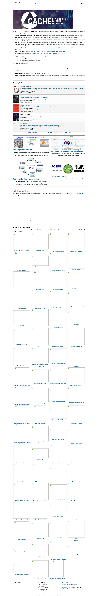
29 (48, 132)
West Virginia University (40, 578)
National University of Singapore (21, 423)
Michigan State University (76, 385)
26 (40, 132)
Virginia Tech (76, 554)
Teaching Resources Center (23, 150)
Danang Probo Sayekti (49, 595)
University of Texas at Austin (22, 519)
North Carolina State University (67, 222)
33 (58, 132)
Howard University (40, 327)
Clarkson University (76, 269)
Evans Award (62, 51)
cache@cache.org (79, 193)
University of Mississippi (40, 403)
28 (45, 132)
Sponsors (66, 6)
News (44, 6)
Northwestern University (76, 423)
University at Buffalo (40, 266)
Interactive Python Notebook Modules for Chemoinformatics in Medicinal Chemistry (40, 125)
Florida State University (58, 307)
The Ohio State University (58, 439)
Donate (73, 6)
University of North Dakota (58, 419)
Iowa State (76, 324)
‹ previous (34, 132)
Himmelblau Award (50, 51)
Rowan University (76, 481)
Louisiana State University (58, 346)
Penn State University (76, 463)
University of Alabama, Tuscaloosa (22, 250)
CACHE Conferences (58, 176)
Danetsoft (42, 595)
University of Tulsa (58, 538)
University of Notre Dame (40, 442)
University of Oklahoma (76, 443)
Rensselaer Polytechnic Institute (21, 500)
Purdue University (58, 478)
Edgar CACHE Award (36, 51)
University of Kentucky (21, 344)
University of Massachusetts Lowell (21, 385)
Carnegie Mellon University (58, 270)
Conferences (58, 6)
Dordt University (76, 288)
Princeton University (40, 481)
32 (56, 132)
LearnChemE (22, 42)
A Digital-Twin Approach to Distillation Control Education (34, 97)
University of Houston (22, 325)
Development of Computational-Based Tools (67, 151)
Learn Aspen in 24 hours (35, 66)
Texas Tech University (40, 519)
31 (53, 132)
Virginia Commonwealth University (58, 559)
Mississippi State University (58, 401)
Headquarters (23, 6)
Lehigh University (40, 346)
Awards (50, 6)
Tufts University (21, 539)
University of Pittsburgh (21, 481)
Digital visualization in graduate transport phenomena (33, 116)
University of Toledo (58, 516)
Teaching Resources (35, 6)
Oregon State (40, 459)
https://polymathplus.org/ (46, 68)
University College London (21, 551)
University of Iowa (58, 327)
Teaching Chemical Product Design (26, 179)
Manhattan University (22, 365)
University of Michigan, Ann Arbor (58, 383)
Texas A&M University (76, 500)
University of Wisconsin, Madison (58, 578)
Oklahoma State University (22, 463)
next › (66, 132)
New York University (40, 423)
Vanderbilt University (40, 557)
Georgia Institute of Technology (76, 306)
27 (43, 132)
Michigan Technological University (22, 404)
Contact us (64, 587)
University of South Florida (58, 499)
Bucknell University (21, 270)
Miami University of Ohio (40, 383)
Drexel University (22, 308)
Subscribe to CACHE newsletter (69, 584)
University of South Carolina (40, 500)
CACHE (17, 3)
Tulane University (40, 538)
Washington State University (21, 574)
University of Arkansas (58, 251)
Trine (76, 519)
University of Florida (40, 308)
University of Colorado (21, 289)
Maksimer (60, 595)
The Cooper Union (40, 289)
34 (60, 132)
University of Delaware (58, 289)
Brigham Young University (76, 251)
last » (70, 132)
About (15, 6)
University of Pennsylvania (58, 463)
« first (29, 132)
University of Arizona (40, 250)
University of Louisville (76, 346)
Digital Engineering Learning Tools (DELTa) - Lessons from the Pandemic (37, 106)
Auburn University (31, 220)
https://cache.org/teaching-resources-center (52, 39)
